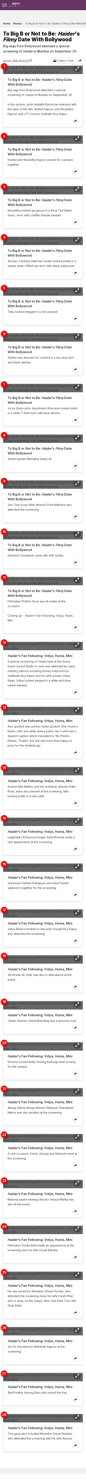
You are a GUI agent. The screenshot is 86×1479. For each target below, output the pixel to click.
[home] (16, 4)
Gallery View (66, 60)
